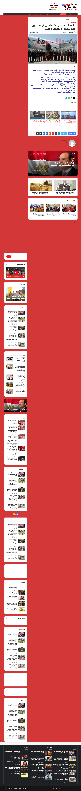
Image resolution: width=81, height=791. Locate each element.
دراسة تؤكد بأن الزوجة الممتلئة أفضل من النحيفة (12, 597)
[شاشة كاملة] (8, 276)
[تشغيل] (23, 276)
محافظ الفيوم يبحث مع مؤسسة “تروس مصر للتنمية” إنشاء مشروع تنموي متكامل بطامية (37, 766)
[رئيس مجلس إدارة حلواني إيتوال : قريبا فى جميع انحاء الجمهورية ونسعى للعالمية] (21, 603)
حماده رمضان (71, 32)
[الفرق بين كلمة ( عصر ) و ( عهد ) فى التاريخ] (21, 609)
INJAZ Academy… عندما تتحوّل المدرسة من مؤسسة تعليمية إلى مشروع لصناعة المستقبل (16, 298)
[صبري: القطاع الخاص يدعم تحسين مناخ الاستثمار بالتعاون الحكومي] (53, 208)
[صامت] (10, 276)
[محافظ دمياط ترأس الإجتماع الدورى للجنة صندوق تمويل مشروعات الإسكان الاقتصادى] (37, 208)
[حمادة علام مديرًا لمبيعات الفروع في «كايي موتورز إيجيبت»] (21, 313)
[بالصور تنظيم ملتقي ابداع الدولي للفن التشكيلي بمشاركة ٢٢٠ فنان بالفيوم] (69, 208)
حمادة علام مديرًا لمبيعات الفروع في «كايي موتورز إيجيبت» (12, 313)
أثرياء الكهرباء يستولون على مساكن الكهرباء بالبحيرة (12, 591)
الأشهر (16, 519)
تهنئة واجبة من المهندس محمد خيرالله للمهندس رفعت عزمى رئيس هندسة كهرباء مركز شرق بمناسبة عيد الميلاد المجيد (12, 428)
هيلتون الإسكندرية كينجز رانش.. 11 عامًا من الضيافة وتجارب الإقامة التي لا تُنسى (12, 344)
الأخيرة (23, 519)
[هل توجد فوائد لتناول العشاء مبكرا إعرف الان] (48, 753)
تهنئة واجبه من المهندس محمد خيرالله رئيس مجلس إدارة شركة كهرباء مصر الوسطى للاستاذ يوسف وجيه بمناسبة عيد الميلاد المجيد (12, 450)
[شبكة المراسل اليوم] (63, 6)
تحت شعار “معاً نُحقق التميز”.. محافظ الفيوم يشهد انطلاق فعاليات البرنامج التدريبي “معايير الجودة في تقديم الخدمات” (37, 759)
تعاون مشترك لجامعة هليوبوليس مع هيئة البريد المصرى (20, 391)
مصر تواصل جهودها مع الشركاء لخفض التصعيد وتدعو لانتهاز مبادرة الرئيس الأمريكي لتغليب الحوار (38, 121)
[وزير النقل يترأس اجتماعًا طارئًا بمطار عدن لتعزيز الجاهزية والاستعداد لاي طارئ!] (53, 115)
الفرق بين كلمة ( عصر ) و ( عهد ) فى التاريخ (12, 608)
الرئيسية (73, 19)
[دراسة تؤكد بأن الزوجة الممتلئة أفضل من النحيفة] (21, 598)
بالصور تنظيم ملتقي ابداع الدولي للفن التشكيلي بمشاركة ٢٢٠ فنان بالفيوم (69, 214)
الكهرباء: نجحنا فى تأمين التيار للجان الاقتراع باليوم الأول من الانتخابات (37, 776)
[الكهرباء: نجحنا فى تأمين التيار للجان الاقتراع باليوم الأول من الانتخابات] (48, 777)
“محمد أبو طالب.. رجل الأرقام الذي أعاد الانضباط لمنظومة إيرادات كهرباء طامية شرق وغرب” (12, 459)
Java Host (10, 788)
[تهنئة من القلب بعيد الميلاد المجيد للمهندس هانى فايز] (21, 422)
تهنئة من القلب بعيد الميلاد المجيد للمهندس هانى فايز (12, 421)
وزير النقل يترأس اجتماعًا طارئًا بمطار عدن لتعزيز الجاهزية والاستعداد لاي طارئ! (53, 121)
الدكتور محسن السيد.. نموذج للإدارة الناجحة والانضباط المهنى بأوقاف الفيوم (63, 163)
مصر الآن (69, 19)
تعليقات (8, 519)
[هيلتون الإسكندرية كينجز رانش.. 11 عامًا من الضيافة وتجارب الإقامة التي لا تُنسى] (21, 344)
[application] (15, 272)
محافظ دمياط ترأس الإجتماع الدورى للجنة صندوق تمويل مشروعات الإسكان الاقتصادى (37, 214)
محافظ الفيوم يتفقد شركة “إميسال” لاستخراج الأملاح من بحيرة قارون (37, 771)
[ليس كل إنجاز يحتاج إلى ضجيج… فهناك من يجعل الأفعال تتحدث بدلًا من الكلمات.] (9, 377)
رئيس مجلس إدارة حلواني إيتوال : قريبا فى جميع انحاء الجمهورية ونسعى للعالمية (12, 603)
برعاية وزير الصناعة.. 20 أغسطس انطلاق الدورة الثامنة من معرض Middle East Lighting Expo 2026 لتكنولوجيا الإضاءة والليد (12, 320)
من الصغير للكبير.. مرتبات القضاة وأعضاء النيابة (12, 586)
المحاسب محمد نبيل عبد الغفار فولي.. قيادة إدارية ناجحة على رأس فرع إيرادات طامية (20, 359)
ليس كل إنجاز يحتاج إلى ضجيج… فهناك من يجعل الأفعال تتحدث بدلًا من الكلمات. (20, 377)
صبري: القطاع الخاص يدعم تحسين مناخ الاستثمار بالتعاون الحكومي (53, 213)
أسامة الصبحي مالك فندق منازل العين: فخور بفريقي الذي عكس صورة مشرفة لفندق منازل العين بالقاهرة (20, 385)
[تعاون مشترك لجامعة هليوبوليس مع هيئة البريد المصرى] (9, 391)
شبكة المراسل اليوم (55, 788)
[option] (53, 163)
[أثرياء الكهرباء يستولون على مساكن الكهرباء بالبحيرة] (21, 592)
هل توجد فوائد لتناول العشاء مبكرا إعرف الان (37, 752)
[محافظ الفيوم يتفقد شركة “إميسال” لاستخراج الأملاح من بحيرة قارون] (48, 772)
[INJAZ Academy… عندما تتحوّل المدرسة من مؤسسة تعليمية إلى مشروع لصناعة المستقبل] (21, 328)
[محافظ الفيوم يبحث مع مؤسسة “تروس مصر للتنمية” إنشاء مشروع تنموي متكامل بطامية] (48, 766)
